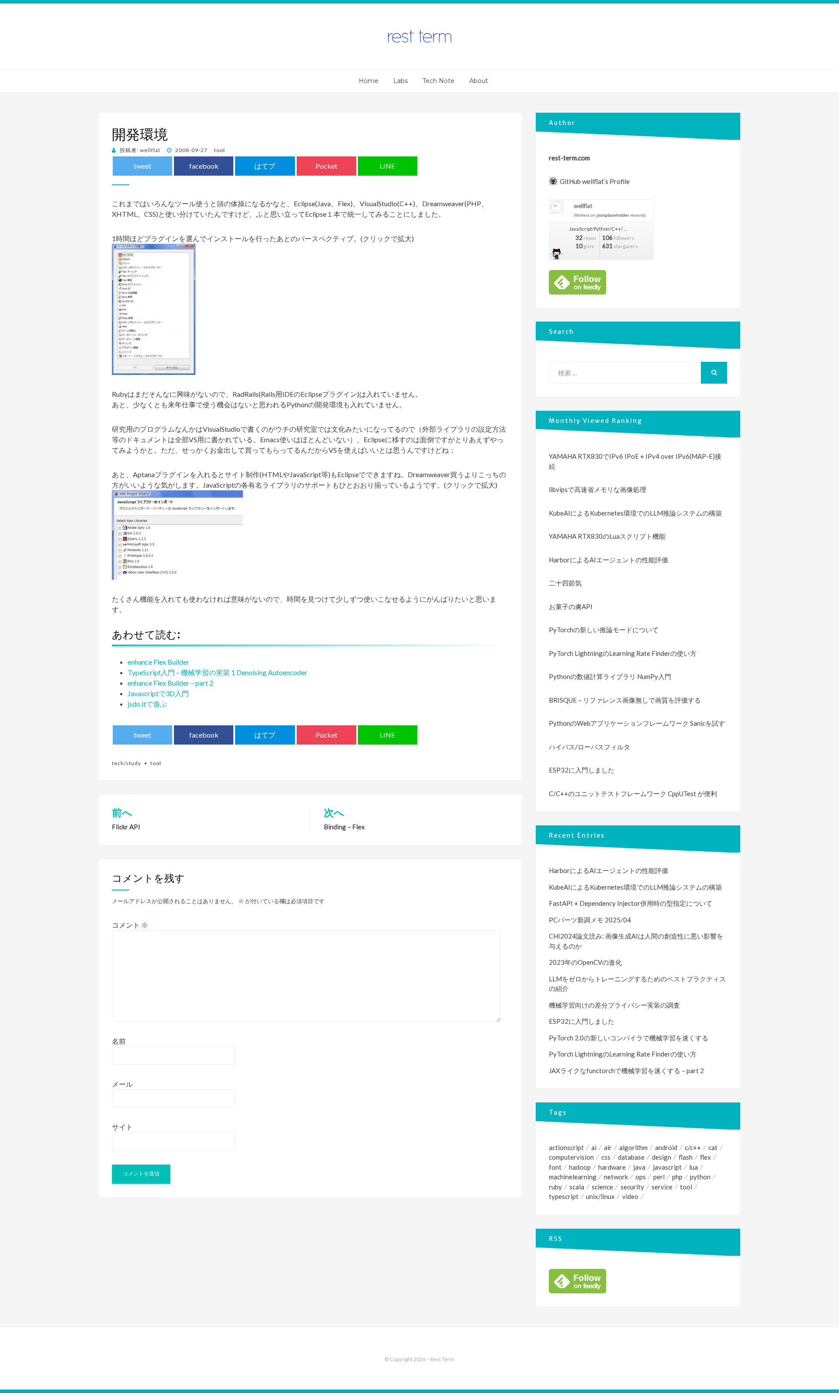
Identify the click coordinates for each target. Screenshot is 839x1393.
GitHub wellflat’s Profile (595, 181)
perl (659, 1177)
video (630, 1196)
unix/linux (600, 1196)
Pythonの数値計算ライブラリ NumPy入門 (610, 676)
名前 (119, 1041)
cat (713, 1147)
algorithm (633, 1147)
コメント (130, 925)
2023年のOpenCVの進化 (585, 962)
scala (576, 1187)
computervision (571, 1157)
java (639, 1167)
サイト (122, 1127)
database (631, 1157)
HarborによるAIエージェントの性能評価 (608, 560)
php (677, 1177)
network (616, 1177)
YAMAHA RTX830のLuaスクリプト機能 (607, 536)
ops (640, 1177)
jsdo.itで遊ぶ (147, 704)
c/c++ (693, 1147)
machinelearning (572, 1177)
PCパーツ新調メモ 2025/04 (590, 920)
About (478, 81)
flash (686, 1157)
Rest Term (442, 1359)
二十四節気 (565, 583)
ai (593, 1147)
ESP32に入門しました (581, 770)
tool (219, 150)
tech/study (126, 763)
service (662, 1187)
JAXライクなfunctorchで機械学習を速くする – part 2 (626, 1070)
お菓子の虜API (571, 606)
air (608, 1147)
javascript (667, 1167)
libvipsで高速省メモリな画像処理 (597, 489)
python (700, 1177)
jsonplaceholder (613, 215)
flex (705, 1157)
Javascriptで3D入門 (158, 693)
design (661, 1157)
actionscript (566, 1147)
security (632, 1187)
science (602, 1187)
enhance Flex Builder (158, 662)
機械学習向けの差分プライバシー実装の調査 (614, 1005)
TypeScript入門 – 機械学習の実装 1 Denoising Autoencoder (217, 672)
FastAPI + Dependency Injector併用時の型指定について (630, 903)
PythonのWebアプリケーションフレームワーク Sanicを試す (637, 723)
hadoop (580, 1167)
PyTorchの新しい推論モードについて (604, 630)
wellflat (583, 205)
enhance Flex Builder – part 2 (170, 683)
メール (122, 1084)
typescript (564, 1196)
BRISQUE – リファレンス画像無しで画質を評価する (625, 700)
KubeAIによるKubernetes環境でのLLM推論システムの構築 (635, 513)
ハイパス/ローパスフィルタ (589, 747)
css (605, 1157)
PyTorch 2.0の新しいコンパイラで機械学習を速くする (628, 1038)
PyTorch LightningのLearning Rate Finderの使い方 (623, 653)
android (666, 1147)
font (555, 1167)
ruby (555, 1187)
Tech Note (438, 81)
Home (368, 81)
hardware (612, 1167)
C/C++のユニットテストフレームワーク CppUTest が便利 (633, 793)
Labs (400, 81)
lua (693, 1167)
